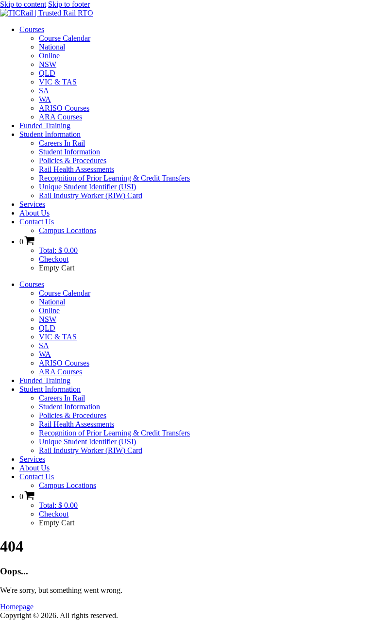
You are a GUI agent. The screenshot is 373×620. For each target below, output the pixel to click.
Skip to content (23, 4)
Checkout (53, 259)
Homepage (17, 607)
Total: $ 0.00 (58, 250)
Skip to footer (69, 4)
